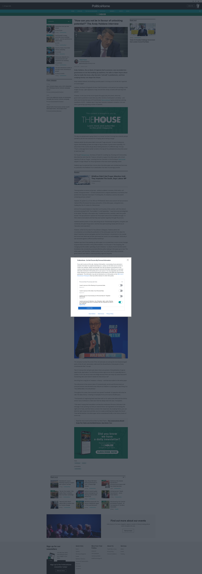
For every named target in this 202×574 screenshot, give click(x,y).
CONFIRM (90, 308)
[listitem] (101, 282)
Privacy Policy (110, 313)
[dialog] (101, 287)
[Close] (128, 260)
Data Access (101, 313)
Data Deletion (92, 313)
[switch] (121, 285)
